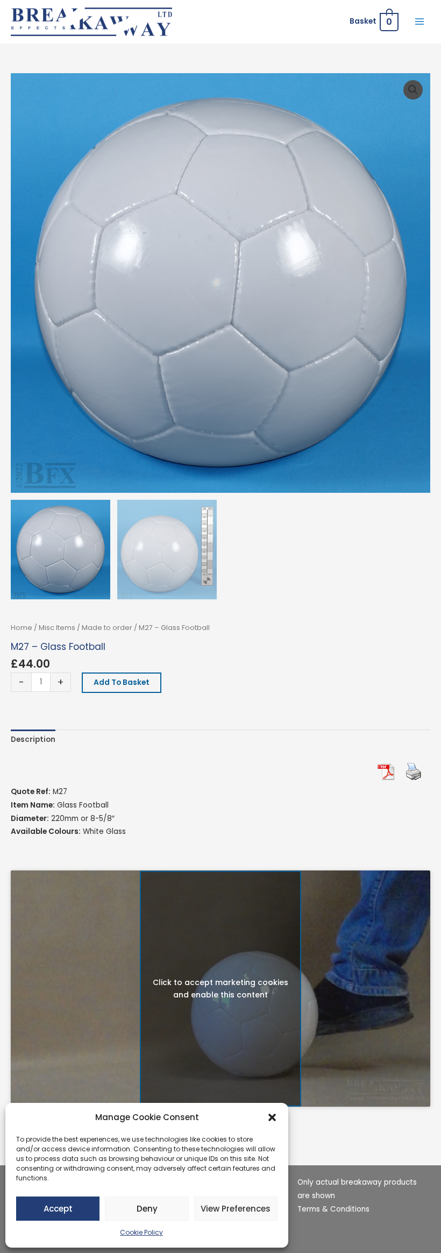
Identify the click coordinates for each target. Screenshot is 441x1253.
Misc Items (57, 627)
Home (21, 627)
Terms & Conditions (333, 1209)
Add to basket (122, 682)
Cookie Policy (141, 1232)
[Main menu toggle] (419, 21)
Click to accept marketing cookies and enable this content (220, 988)
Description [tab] (33, 739)
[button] (272, 1117)
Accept (58, 1208)
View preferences (236, 1208)
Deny (147, 1208)
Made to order (107, 627)
